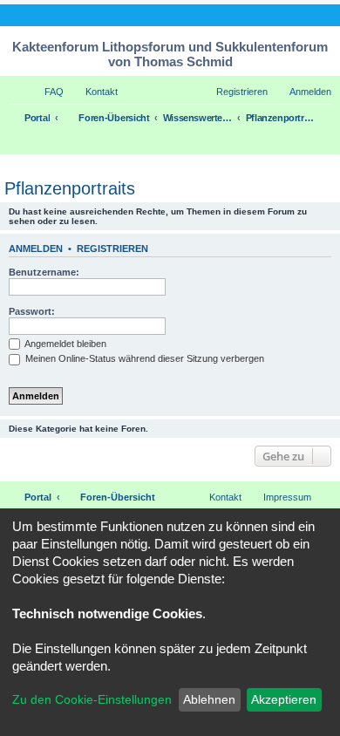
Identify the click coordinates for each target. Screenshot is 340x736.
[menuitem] (46, 91)
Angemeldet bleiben (64, 343)
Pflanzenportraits (69, 188)
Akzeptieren (283, 699)
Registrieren (112, 248)
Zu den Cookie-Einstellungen (92, 699)
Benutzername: (44, 272)
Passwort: (32, 311)
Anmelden (36, 248)
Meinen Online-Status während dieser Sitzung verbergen (143, 358)
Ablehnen (209, 699)
